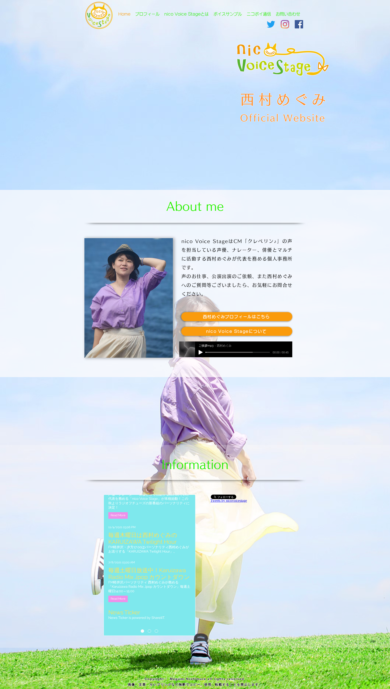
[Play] (201, 352)
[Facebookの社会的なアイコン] (299, 24)
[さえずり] (271, 24)
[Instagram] (285, 24)
